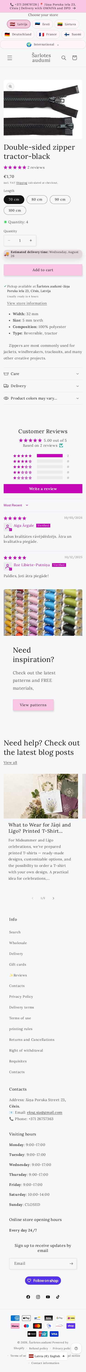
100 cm (15, 210)
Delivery (16, 953)
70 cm (14, 199)
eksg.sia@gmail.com (44, 1112)
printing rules (21, 1029)
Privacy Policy (21, 996)
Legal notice (72, 1355)
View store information (27, 303)
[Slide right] (53, 898)
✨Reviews (18, 975)
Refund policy (38, 1348)
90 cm (60, 199)
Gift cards (17, 964)
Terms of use (20, 1018)
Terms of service (21, 1355)
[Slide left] (33, 898)
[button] (9, 57)
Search (15, 932)
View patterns (33, 705)
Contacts (17, 986)
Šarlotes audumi (40, 1342)
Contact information (45, 1363)
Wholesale (18, 943)
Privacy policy (62, 1348)
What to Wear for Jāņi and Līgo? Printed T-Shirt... (39, 828)
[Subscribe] (71, 1263)
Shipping (21, 182)
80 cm (37, 199)
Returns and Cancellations (32, 1039)
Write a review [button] (43, 488)
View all (10, 762)
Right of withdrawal (26, 1050)
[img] (15, 518)
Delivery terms (21, 1007)
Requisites (18, 1061)
